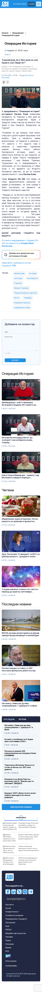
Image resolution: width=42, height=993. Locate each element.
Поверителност (12, 911)
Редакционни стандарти (16, 919)
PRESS (8, 929)
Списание (9, 944)
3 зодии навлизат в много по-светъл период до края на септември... (20, 590)
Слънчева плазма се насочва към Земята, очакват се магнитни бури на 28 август (28, 825)
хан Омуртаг (32, 278)
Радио (8, 940)
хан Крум (18, 278)
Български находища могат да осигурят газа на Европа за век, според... (17, 439)
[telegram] (30, 891)
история (32, 273)
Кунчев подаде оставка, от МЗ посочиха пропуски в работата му (19, 669)
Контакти (9, 904)
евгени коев (19, 273)
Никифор (28, 298)
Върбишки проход (22, 303)
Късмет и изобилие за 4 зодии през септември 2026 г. (18, 740)
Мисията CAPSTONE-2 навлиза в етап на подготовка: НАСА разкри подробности (28, 837)
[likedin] (13, 891)
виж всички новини (21, 807)
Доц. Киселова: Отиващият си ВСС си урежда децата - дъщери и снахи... (21, 555)
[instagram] (25, 891)
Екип (7, 926)
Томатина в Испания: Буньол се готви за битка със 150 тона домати (19, 767)
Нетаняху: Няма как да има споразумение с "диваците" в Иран (18, 727)
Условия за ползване (14, 915)
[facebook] (7, 891)
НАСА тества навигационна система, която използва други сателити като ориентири (27, 861)
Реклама (9, 937)
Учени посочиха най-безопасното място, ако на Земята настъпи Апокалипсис (28, 848)
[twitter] (19, 891)
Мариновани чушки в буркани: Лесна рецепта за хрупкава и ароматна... (20, 520)
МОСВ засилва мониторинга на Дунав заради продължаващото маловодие (20, 634)
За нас (8, 908)
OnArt (8, 956)
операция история (22, 307)
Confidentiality (11, 966)
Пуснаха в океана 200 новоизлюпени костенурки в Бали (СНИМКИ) (20, 753)
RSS (7, 951)
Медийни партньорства (15, 933)
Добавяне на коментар (20, 324)
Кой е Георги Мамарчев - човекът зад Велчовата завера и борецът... (20, 476)
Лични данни (10, 961)
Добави (14, 360)
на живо (31, 4)
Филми (8, 947)
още (7, 54)
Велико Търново (21, 288)
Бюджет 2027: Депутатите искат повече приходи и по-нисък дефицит (20, 795)
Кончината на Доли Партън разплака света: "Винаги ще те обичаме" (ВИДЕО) (19, 781)
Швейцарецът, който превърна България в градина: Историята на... (20, 403)
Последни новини (19, 4)
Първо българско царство (25, 293)
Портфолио (10, 922)
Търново (18, 283)
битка (16, 298)
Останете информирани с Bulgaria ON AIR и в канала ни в (20, 243)
